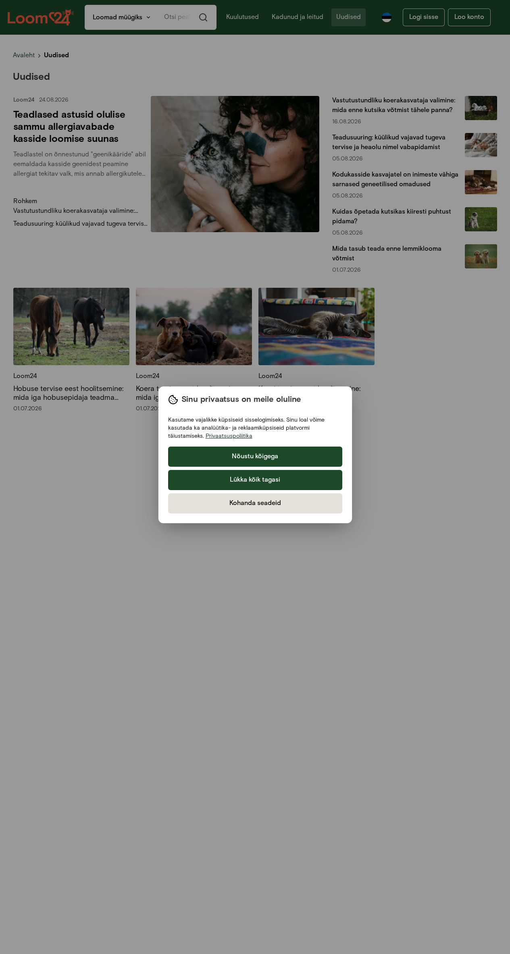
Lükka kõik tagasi (255, 480)
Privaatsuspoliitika (229, 436)
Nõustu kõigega (255, 456)
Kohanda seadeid (255, 503)
